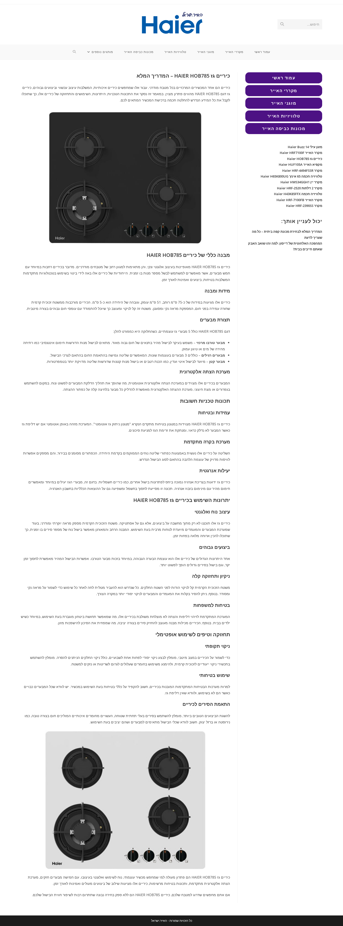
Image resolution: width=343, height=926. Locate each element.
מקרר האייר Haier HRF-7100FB (299, 200)
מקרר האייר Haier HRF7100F (301, 152)
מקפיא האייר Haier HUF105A (300, 164)
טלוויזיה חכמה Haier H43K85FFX (298, 194)
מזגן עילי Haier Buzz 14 (305, 147)
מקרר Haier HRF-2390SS (304, 205)
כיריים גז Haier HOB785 (304, 158)
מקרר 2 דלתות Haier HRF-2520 (299, 188)
